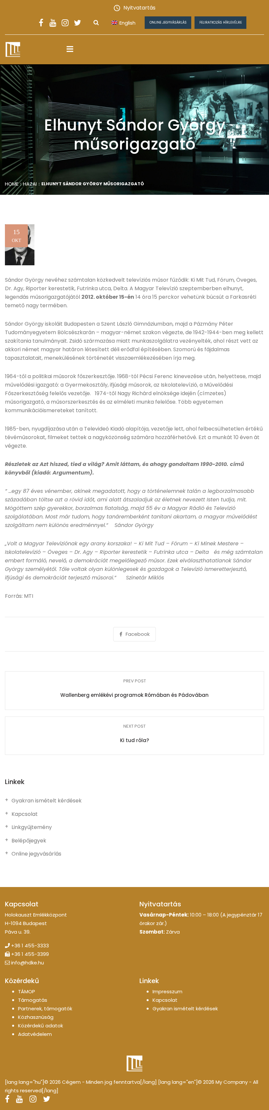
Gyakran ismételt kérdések (46, 800)
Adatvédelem (35, 1034)
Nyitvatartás (139, 7)
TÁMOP (26, 991)
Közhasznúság (35, 1017)
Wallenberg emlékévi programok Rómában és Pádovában (134, 695)
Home (11, 183)
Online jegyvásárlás (168, 22)
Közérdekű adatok (40, 1025)
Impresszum (167, 991)
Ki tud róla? (134, 740)
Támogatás (32, 1000)
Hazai (30, 183)
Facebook (138, 634)
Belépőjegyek (28, 840)
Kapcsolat (24, 814)
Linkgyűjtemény (31, 827)
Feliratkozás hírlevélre (220, 22)
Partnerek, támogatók (45, 1008)
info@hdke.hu (27, 962)
